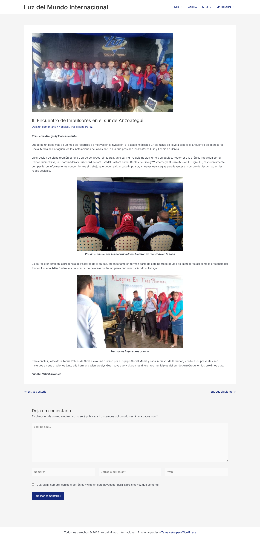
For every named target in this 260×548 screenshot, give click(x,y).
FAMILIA (192, 7)
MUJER (206, 7)
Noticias (64, 126)
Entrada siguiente (223, 391)
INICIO (177, 7)
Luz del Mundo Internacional (66, 7)
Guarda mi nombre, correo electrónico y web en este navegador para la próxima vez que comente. (98, 484)
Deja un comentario (44, 126)
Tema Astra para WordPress (178, 532)
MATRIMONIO (224, 7)
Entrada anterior (36, 391)
